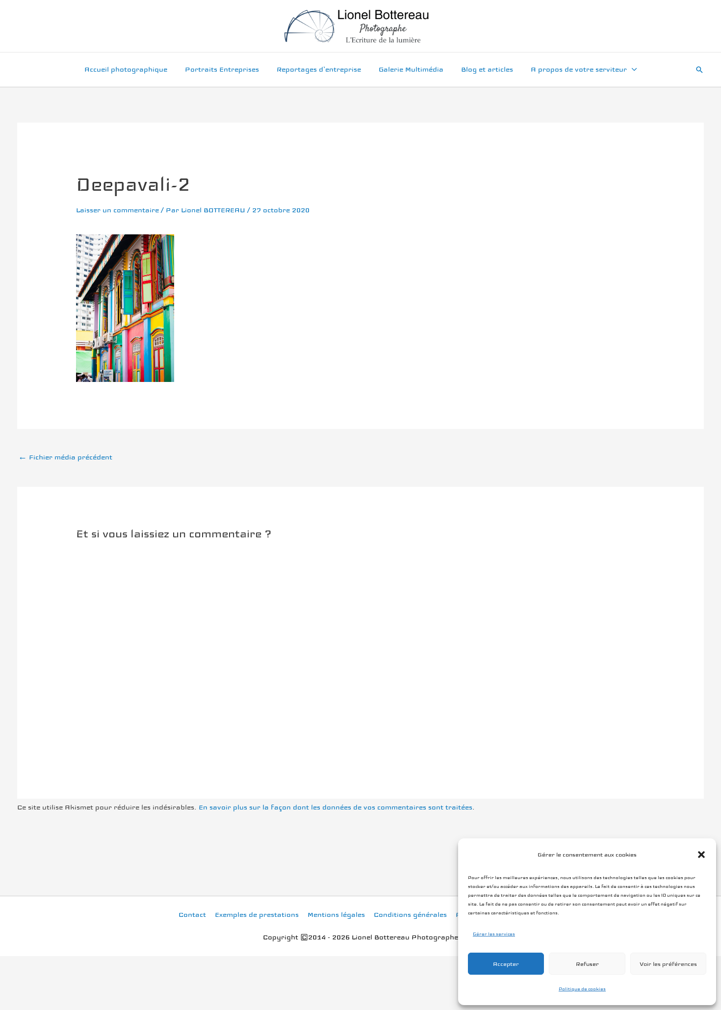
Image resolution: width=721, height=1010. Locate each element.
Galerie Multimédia (411, 69)
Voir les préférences (668, 963)
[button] (701, 854)
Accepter (506, 963)
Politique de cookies (582, 989)
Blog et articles (487, 69)
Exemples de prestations (257, 914)
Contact (192, 914)
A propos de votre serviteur (579, 69)
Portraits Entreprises (222, 69)
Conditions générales (410, 914)
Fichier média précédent (65, 457)
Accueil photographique (125, 69)
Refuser (587, 963)
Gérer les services (494, 934)
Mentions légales (336, 914)
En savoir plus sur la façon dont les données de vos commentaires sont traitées (335, 807)
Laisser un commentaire (117, 210)
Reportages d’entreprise (319, 69)
